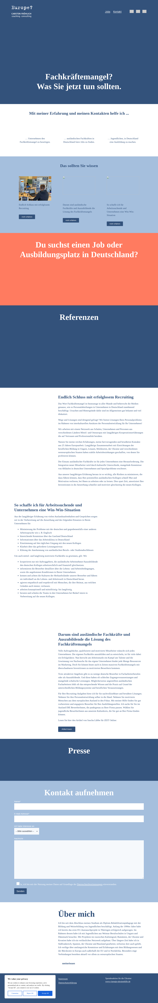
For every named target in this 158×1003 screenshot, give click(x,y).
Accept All (45, 993)
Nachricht (18, 838)
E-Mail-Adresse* (21, 814)
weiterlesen (68, 963)
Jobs (107, 11)
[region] (30, 986)
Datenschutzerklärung (67, 983)
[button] (101, 963)
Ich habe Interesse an (24, 826)
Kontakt (117, 11)
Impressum (63, 979)
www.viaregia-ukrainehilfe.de (117, 981)
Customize (15, 993)
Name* (17, 801)
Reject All (30, 993)
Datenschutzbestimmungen (89, 884)
